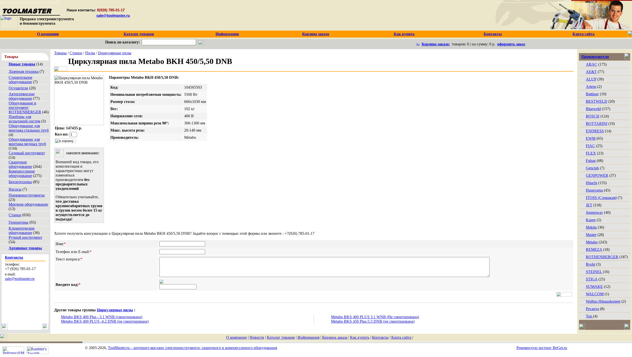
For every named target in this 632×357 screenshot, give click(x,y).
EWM (590, 138)
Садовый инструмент (27, 153)
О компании (236, 337)
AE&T (591, 72)
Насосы (15, 189)
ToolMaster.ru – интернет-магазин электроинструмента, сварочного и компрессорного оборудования (192, 348)
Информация (308, 337)
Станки (15, 215)
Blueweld (593, 109)
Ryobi (590, 264)
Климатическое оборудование (22, 230)
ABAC (591, 64)
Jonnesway (594, 212)
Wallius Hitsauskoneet (603, 301)
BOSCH (592, 116)
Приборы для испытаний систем (24, 119)
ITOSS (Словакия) (601, 198)
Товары (60, 53)
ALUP (591, 79)
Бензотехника (20, 182)
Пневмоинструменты (27, 195)
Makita (591, 227)
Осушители (18, 88)
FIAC (590, 146)
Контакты (380, 337)
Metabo (592, 242)
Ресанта (592, 309)
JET (589, 205)
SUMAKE (594, 286)
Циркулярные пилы (114, 53)
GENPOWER (597, 175)
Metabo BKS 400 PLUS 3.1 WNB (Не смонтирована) (375, 317)
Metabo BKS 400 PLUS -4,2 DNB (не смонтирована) (105, 321)
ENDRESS (595, 131)
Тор (589, 316)
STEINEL (594, 272)
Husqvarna (594, 190)
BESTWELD (596, 101)
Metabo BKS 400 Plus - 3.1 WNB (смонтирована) (101, 317)
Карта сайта (401, 337)
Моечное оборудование (28, 204)
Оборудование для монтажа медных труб (27, 141)
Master (591, 235)
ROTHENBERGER (602, 257)
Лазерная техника (24, 71)
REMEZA (594, 249)
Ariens (591, 86)
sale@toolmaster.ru (113, 15)
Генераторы (18, 222)
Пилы (90, 53)
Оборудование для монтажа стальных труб (29, 128)
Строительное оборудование (20, 79)
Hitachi (591, 183)
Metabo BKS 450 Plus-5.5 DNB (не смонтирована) (373, 321)
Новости (257, 337)
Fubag (591, 161)
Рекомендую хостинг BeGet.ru (541, 348)
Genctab (592, 168)
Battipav (592, 94)
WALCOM (595, 294)
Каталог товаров (281, 337)
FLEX (591, 153)
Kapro (591, 220)
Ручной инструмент (25, 237)
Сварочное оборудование (20, 164)
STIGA (591, 279)
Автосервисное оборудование (22, 96)
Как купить (359, 337)
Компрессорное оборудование (22, 173)
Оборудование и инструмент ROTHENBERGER (25, 107)
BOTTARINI (596, 123)
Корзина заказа (334, 337)
